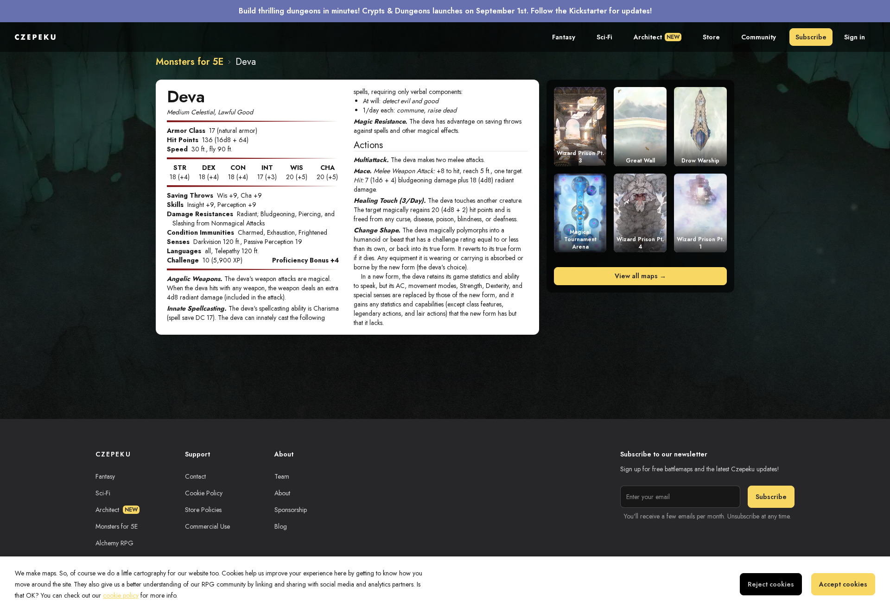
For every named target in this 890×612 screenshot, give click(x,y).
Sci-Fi (604, 37)
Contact (195, 476)
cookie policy (121, 595)
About (282, 493)
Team (281, 476)
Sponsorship (290, 509)
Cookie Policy (203, 493)
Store (711, 37)
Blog (280, 526)
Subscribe (810, 37)
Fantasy (563, 37)
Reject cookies (771, 584)
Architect (657, 37)
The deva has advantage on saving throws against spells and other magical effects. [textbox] (438, 126)
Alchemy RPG (114, 543)
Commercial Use (207, 526)
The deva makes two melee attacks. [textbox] (419, 159)
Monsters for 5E (189, 62)
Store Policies (203, 509)
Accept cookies (843, 584)
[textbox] (441, 180)
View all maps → (640, 276)
